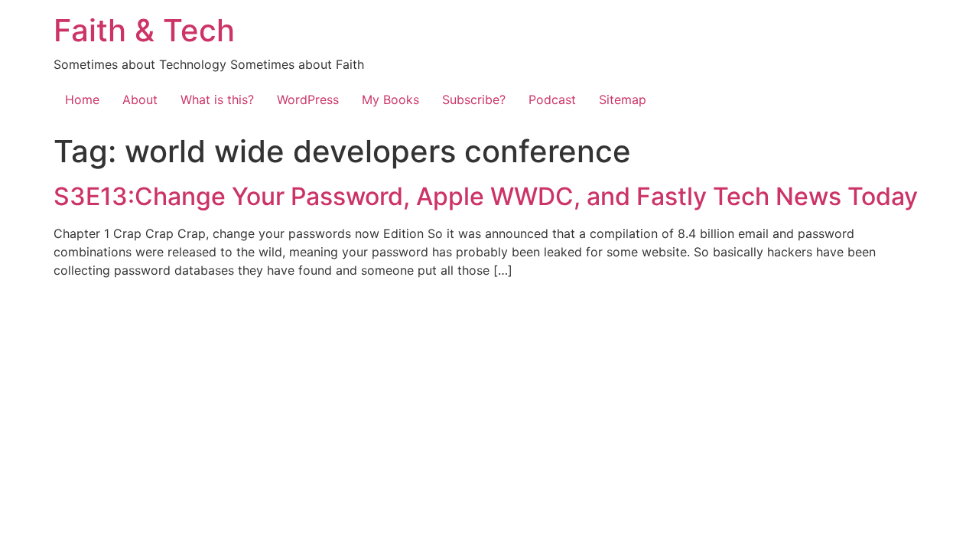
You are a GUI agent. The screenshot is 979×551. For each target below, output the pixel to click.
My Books (390, 99)
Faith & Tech (144, 30)
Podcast (552, 99)
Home (82, 99)
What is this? (217, 99)
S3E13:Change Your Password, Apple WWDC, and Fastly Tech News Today (486, 196)
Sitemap (622, 99)
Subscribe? (474, 99)
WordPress (308, 99)
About (140, 99)
